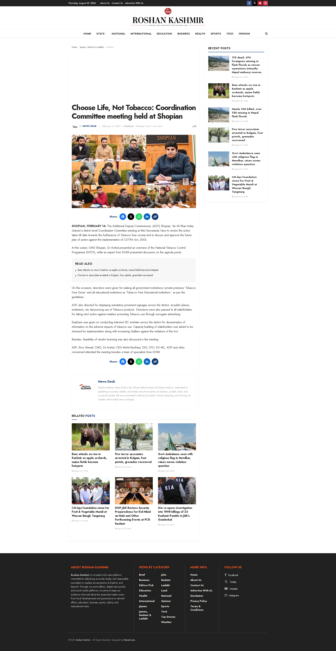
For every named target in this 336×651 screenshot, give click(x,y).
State (100, 33)
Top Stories (168, 617)
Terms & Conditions (196, 608)
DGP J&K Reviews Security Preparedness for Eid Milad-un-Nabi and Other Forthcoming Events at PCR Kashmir (133, 516)
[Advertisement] (134, 75)
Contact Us (117, 3)
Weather (166, 622)
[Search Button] (266, 33)
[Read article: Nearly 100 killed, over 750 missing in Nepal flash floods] (218, 114)
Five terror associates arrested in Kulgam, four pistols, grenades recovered (115, 275)
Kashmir (110, 47)
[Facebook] (123, 216)
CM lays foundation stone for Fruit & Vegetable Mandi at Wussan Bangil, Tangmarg (90, 512)
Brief (142, 575)
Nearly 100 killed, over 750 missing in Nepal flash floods (246, 112)
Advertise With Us (134, 3)
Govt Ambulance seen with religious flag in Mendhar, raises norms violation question (175, 460)
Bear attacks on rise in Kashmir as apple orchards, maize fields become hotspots (118, 270)
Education (164, 33)
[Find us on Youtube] (260, 3)
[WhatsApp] (139, 216)
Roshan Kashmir (83, 640)
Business (183, 33)
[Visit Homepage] (168, 18)
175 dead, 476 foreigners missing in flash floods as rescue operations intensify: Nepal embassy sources (246, 65)
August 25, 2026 (80, 520)
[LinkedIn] (147, 216)
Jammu (143, 606)
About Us (105, 3)
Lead (164, 590)
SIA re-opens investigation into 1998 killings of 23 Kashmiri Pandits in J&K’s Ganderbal (175, 514)
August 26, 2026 (80, 470)
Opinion (244, 33)
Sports (216, 33)
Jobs (163, 575)
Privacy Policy (198, 601)
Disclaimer (196, 596)
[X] (131, 216)
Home (87, 33)
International (141, 33)
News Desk (89, 126)
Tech (229, 33)
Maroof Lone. (129, 640)
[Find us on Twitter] (254, 3)
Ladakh (165, 585)
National (118, 33)
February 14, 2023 (111, 126)
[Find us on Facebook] (249, 3)
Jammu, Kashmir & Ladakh (92, 47)
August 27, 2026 (240, 77)
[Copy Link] (155, 216)
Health (200, 33)
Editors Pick (146, 585)
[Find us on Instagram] (265, 3)
